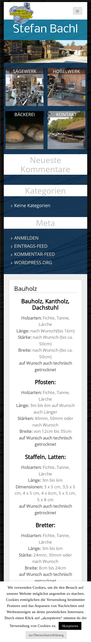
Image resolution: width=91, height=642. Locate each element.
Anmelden (26, 238)
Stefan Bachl (45, 29)
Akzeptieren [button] (70, 626)
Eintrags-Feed (31, 246)
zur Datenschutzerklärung (46, 635)
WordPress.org (33, 262)
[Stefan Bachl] (21, 13)
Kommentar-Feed (34, 254)
